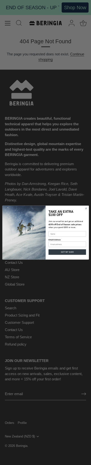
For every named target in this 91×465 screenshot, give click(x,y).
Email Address (54, 240)
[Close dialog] (86, 208)
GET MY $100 (67, 252)
